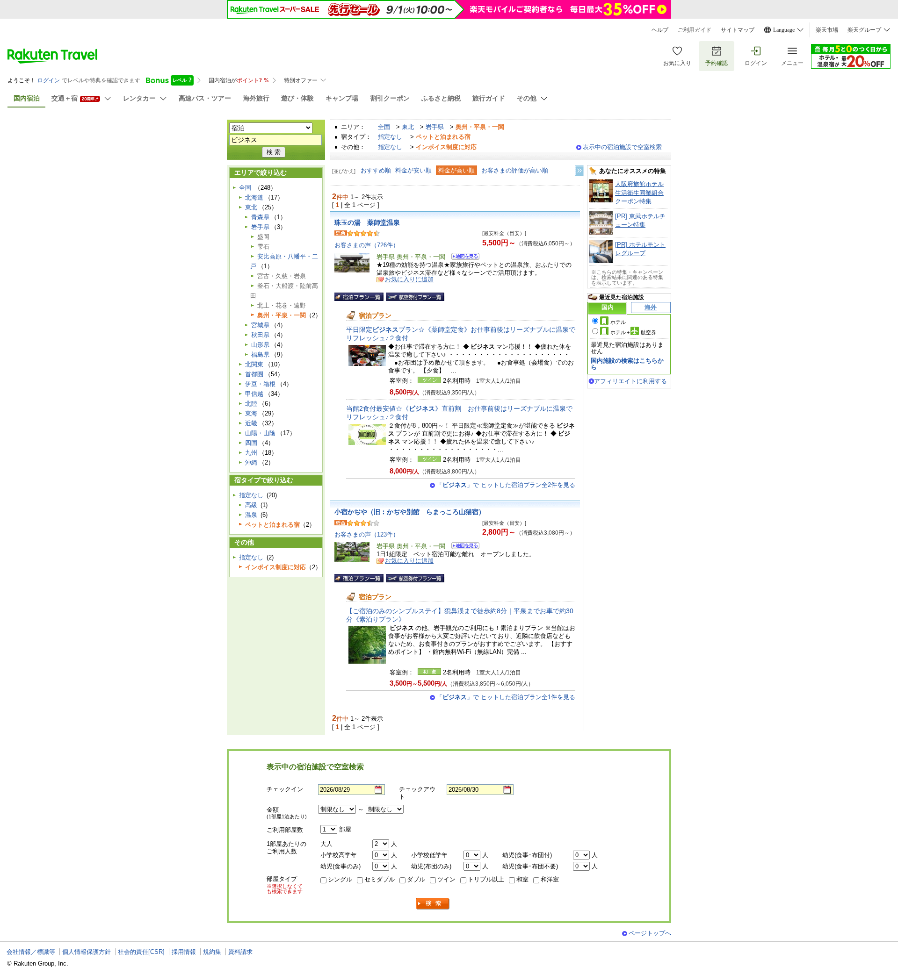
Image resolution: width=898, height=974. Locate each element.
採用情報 (184, 951)
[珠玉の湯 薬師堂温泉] (462, 257)
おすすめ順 (376, 170)
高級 (251, 504)
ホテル (618, 322)
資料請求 (240, 951)
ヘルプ (660, 30)
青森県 (260, 217)
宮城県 (260, 325)
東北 (408, 126)
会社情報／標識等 (31, 951)
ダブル (416, 879)
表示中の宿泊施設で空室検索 (622, 146)
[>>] (580, 171)
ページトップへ (650, 933)
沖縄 (251, 462)
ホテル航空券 (633, 332)
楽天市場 (827, 30)
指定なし (390, 136)
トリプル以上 (486, 879)
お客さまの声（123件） (366, 534)
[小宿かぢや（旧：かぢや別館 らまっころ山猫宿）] (462, 547)
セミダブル (379, 879)
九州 (251, 452)
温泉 (251, 514)
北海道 (254, 197)
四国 (251, 442)
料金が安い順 (413, 170)
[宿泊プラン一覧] (359, 297)
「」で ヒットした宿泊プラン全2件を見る (505, 484)
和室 (522, 879)
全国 (384, 126)
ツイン (446, 879)
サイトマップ (737, 30)
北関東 (254, 364)
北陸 (251, 403)
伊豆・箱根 (260, 383)
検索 (433, 904)
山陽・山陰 (260, 433)
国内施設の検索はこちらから (627, 364)
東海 (251, 413)
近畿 (251, 423)
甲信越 (254, 393)
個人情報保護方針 (86, 951)
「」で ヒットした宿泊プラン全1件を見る (505, 697)
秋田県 (260, 334)
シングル (340, 879)
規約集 (212, 951)
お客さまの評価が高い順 (514, 170)
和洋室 (550, 879)
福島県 (260, 354)
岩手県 (435, 126)
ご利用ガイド (694, 30)
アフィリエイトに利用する (630, 381)
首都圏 (254, 374)
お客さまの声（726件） (366, 245)
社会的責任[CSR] (141, 951)
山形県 (260, 344)
